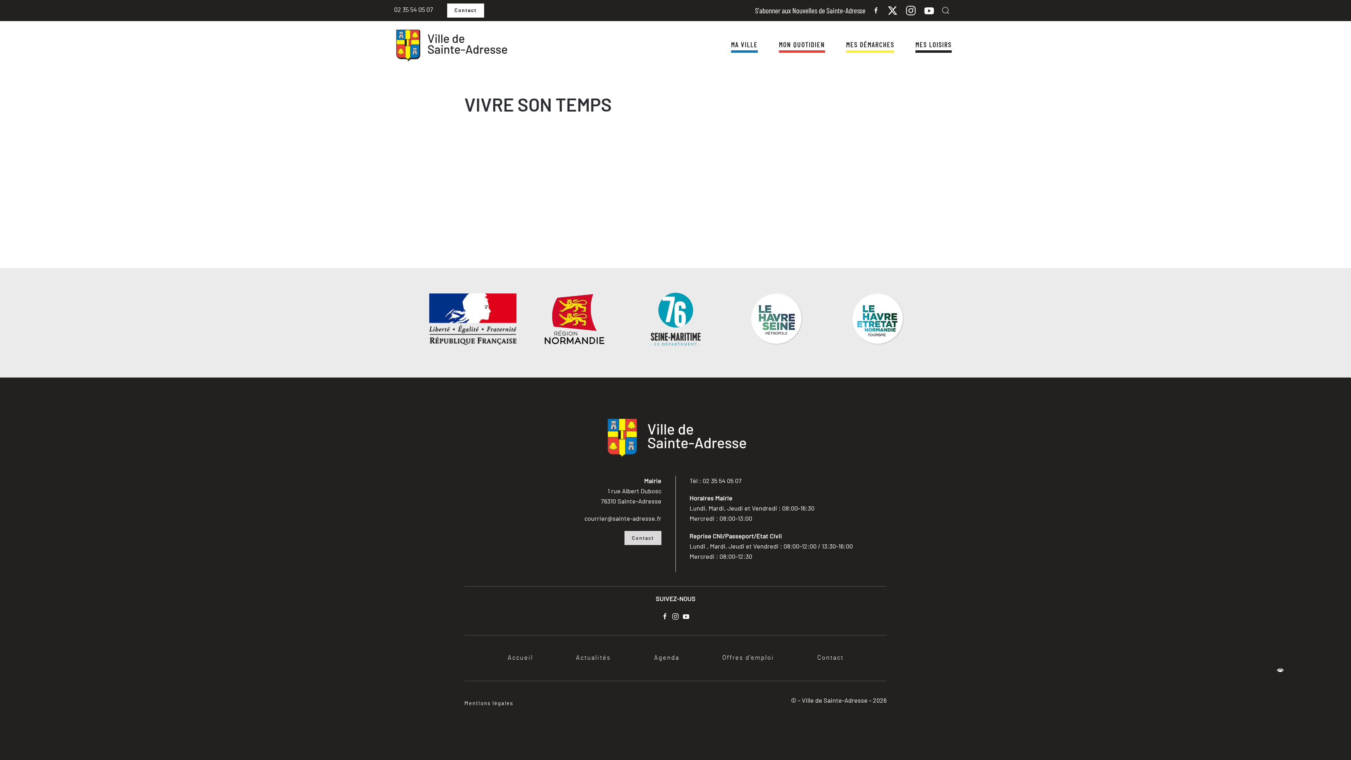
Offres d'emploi (748, 658)
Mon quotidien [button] (802, 44)
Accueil (520, 658)
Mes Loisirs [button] (933, 44)
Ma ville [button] (744, 44)
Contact (466, 10)
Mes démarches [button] (870, 44)
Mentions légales (488, 703)
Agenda (666, 658)
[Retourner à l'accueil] (451, 45)
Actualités (593, 658)
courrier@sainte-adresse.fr (622, 518)
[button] (945, 10)
